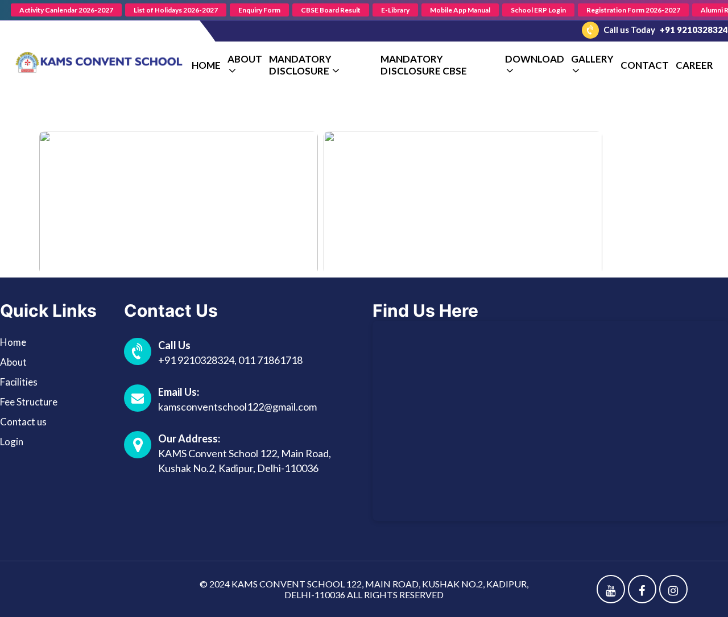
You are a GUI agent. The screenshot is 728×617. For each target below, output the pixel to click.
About (13, 362)
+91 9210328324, (198, 360)
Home (206, 65)
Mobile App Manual (460, 10)
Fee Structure (28, 402)
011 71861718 (270, 360)
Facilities (19, 382)
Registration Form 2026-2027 (633, 10)
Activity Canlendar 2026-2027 (66, 10)
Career (694, 65)
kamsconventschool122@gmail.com (237, 406)
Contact (645, 65)
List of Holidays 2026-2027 (176, 10)
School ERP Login (538, 10)
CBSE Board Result (331, 10)
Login (11, 442)
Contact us (23, 422)
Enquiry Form (259, 10)
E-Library (395, 10)
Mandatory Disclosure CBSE (423, 65)
